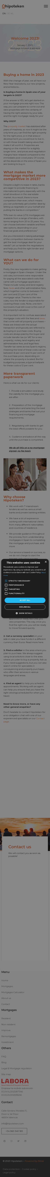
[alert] (25, 588)
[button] (25, 613)
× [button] (46, 562)
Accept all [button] (25, 600)
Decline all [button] (25, 607)
